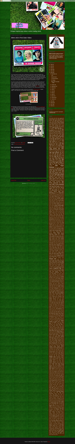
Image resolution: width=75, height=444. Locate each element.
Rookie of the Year (58, 371)
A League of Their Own (52, 194)
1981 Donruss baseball (54, 137)
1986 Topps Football (53, 158)
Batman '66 (53, 210)
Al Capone (62, 197)
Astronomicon (56, 206)
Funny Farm (59, 276)
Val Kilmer (62, 424)
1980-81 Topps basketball (59, 136)
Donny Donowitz (58, 256)
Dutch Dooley (51, 261)
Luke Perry (60, 323)
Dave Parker (60, 245)
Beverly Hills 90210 (58, 213)
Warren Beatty (61, 426)
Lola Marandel (55, 320)
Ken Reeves (56, 313)
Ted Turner (60, 395)
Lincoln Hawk (56, 319)
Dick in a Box (53, 254)
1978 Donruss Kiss (56, 130)
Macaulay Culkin (61, 325)
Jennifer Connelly (52, 298)
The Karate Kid (54, 403)
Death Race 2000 (61, 248)
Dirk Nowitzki (62, 254)
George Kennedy (51, 279)
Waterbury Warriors (58, 427)
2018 (52, 102)
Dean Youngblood (56, 248)
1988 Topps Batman (58, 167)
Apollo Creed (62, 203)
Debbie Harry (56, 249)
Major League (59, 326)
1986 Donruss (59, 156)
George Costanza (61, 278)
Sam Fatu (55, 373)
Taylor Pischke (54, 394)
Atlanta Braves (61, 206)
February (53, 97)
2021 (52, 70)
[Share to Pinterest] (32, 142)
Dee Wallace (60, 249)
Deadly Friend (51, 248)
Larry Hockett (59, 317)
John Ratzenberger (61, 304)
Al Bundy (58, 197)
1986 (55, 156)
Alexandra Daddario (60, 198)
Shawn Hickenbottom (59, 379)
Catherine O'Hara (61, 228)
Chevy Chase (56, 232)
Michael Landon (51, 336)
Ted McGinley (55, 395)
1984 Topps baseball (56, 148)
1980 (60, 134)
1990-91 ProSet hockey (59, 177)
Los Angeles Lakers (56, 321)
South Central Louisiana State (59, 383)
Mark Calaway (61, 328)
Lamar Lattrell (58, 316)
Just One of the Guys (60, 309)
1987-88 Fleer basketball (59, 163)
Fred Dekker (54, 273)
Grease (50, 282)
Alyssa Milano (61, 200)
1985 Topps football (58, 153)
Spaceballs (50, 384)
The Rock (53, 406)
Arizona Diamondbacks (57, 204)
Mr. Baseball (59, 343)
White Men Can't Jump (56, 429)
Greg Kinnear (58, 282)
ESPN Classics (53, 267)
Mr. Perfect (51, 344)
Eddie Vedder (51, 263)
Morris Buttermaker (52, 342)
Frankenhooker (51, 272)
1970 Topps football (58, 121)
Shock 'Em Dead (59, 380)
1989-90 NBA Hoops (56, 173)
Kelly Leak (62, 312)
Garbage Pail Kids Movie (56, 277)
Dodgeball (58, 255)
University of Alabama (60, 421)
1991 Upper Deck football (54, 186)
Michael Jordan (54, 335)
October (53, 84)
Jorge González (54, 306)
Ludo (56, 323)
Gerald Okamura (59, 280)
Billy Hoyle (60, 215)
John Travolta (55, 305)
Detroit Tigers (59, 253)
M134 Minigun (56, 325)
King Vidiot (59, 314)
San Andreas (58, 373)
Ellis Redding (58, 264)
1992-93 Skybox (54, 190)
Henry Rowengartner (55, 288)
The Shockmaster (54, 78)
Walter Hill (57, 426)
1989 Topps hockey (58, 171)
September (54, 86)
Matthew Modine (59, 331)
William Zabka (61, 430)
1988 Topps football (60, 168)
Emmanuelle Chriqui (52, 266)
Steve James (60, 388)
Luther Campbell (55, 324)
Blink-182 (23, 144)
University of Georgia (52, 422)
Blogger (49, 441)
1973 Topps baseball (52, 123)
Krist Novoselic (55, 315)
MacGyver (50, 326)
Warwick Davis (51, 427)
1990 (61, 173)
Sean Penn (51, 377)
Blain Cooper (55, 216)
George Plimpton (61, 279)
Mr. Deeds (62, 343)
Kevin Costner (51, 314)
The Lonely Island (53, 404)
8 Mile (59, 193)
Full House (55, 276)
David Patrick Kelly (56, 247)
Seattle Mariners (55, 377)
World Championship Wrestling (54, 432)
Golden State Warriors (55, 281)
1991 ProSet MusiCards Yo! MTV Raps (56, 183)
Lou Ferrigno (54, 322)
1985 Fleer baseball (61, 151)
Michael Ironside (52, 334)
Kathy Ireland (62, 311)
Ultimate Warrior (54, 421)
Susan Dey (55, 391)
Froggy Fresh (51, 276)
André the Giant (55, 202)
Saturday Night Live (52, 375)
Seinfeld (50, 378)
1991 (53, 179)
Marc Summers (51, 328)
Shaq (54, 379)
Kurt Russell (51, 316)
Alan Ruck (50, 198)
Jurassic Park (54, 309)
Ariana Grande (51, 204)
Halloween (59, 283)
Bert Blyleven (53, 212)
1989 (59, 169)
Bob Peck (58, 217)
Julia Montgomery (59, 308)
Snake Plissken (54, 382)
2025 (52, 64)
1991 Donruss (56, 179)
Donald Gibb (54, 256)
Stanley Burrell (57, 386)
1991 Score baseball (58, 184)
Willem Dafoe (57, 430)
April (52, 94)
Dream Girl (52, 259)
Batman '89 (57, 210)
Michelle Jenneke (54, 337)
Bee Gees (37, 86)
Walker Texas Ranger (52, 426)
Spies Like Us (59, 384)
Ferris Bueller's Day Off (54, 269)
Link (58, 319)
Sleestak (50, 382)
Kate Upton (58, 311)
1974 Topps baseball (36, 89)
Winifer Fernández (54, 431)
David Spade (62, 247)
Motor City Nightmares (53, 343)
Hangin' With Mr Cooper (55, 284)
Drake (63, 257)
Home (28, 180)
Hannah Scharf (61, 284)
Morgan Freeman (61, 341)
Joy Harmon (53, 307)
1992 (63, 188)
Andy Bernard (60, 202)
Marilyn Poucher (56, 328)
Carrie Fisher (59, 226)
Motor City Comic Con (59, 342)
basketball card (57, 209)
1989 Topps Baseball (57, 170)
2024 (52, 66)
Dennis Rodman (51, 251)
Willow (50, 431)
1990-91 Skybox (52, 178)
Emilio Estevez (51, 265)
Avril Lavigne (56, 207)
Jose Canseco (59, 306)
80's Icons (62, 193)
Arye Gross (51, 206)
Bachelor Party (51, 208)
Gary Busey (51, 278)
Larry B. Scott (54, 317)
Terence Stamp (59, 397)
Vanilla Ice (56, 425)
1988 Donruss (55, 164)
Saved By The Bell (58, 375)
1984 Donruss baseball (55, 146)
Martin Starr (51, 331)
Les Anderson (62, 318)
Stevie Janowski (53, 389)
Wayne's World (54, 428)
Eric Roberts (57, 266)
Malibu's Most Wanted (60, 327)
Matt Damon (55, 331)
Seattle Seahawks (61, 377)
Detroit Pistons (61, 252)
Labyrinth (55, 316)
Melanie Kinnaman (60, 332)
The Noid (60, 405)
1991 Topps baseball (52, 185)
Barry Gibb (52, 209)
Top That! (50, 419)
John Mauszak (55, 304)
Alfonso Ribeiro (51, 199)
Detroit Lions (56, 252)
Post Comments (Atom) (31, 183)
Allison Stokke (51, 200)
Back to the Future (57, 208)
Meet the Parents (54, 332)
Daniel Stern (51, 244)
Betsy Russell (62, 212)
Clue (52, 75)
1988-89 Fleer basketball (53, 169)
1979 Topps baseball (56, 133)
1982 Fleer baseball (58, 140)
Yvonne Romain (55, 433)
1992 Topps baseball (53, 189)
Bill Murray (57, 215)
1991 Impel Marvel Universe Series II (57, 180)
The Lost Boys (59, 404)
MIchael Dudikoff (61, 333)
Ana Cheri (62, 201)
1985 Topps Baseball (54, 152)
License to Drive (51, 319)
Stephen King (51, 388)
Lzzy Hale (61, 324)
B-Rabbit (59, 207)
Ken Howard (51, 313)
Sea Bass (52, 376)
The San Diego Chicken (58, 406)
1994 (56, 193)
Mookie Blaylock (55, 341)
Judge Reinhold (61, 307)
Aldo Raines (55, 198)
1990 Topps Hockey (52, 175)
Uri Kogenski (54, 424)
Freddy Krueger (54, 274)
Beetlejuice (50, 211)
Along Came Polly (56, 200)
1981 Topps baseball (56, 138)
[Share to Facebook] (31, 142)
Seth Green (59, 378)
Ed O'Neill (62, 262)
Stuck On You (62, 390)
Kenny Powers (61, 313)
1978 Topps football (56, 131)
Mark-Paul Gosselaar (57, 329)
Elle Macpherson (53, 264)
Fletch (63, 269)
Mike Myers (58, 338)
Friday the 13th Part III (60, 275)
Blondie (63, 216)
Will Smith (53, 430)
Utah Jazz (58, 424)
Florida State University (52, 270)
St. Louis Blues (55, 385)
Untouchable (59, 423)
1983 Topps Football (57, 144)
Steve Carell (55, 388)
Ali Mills (55, 199)
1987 (63, 160)
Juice (54, 308)
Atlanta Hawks (51, 207)
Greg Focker (54, 282)
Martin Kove (57, 330)
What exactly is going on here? (56, 53)
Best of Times (58, 212)
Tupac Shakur (56, 420)
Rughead (58, 372)
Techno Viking (60, 394)
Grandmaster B (61, 281)
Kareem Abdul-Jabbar (52, 311)
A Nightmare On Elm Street (60, 194)
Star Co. (62, 386)
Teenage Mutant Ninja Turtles (59, 396)
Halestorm (50, 283)
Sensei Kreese (54, 378)
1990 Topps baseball (59, 174)
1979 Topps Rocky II (55, 134)
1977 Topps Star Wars (57, 128)
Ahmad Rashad (51, 197)
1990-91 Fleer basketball (57, 176)
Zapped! (52, 434)
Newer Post (13, 180)
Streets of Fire (57, 390)
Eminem (56, 265)
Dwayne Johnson (58, 261)
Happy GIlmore (51, 285)
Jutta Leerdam (51, 310)
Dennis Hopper (61, 250)
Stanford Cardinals (52, 386)
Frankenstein (57, 272)
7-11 (57, 193)
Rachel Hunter (54, 76)
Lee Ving (57, 318)
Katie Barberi (51, 312)
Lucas (54, 323)
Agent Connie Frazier (60, 196)
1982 (54, 140)
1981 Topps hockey (55, 139)
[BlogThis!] (29, 142)
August (53, 87)
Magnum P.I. (55, 326)
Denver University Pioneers (59, 251)
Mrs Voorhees (55, 344)
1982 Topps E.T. (59, 141)
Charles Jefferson (52, 230)
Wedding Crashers (59, 428)
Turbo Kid (60, 420)
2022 (52, 69)
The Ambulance (58, 398)
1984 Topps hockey (56, 149)
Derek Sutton (51, 252)
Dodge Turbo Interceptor (53, 255)
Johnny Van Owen (59, 305)
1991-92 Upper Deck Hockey (57, 188)
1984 (61, 145)
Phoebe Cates (52, 356)
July (52, 89)
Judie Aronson (51, 308)
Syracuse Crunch (52, 392)
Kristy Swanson (61, 315)
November (54, 73)
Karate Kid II (56, 310)
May (52, 92)
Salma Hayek (51, 373)
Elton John (62, 264)
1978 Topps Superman (55, 132)
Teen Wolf (52, 396)
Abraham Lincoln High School (58, 195)
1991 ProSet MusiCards (54, 181)
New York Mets (59, 348)
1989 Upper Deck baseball (56, 172)
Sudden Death (51, 391)
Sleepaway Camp (61, 381)
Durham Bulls (62, 260)
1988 (50, 164)
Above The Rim (51, 195)
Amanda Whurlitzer (52, 201)
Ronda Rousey (51, 371)
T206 (57, 392)
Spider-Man (54, 384)
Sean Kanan (61, 376)
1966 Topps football (56, 120)
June (53, 91)
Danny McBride (57, 244)
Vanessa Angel (52, 425)
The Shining (58, 407)
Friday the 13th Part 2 (52, 275)
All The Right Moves (60, 199)
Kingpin (63, 314)
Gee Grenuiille (55, 278)
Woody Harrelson (61, 431)
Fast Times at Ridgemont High (56, 268)
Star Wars (51, 387)
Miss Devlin (62, 339)
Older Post (43, 180)
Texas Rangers (54, 398)
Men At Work (51, 333)
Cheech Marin (59, 231)
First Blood (59, 269)
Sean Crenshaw (56, 376)
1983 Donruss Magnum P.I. (55, 143)
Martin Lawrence (61, 330)
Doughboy (59, 257)
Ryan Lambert (62, 372)
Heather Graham (61, 286)
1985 (56, 151)
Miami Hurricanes (56, 333)
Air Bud (55, 197)
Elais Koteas (55, 263)
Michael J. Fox (58, 334)
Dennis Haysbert (55, 250)
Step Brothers (61, 387)
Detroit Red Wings (52, 253)
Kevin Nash (56, 314)
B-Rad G (62, 207)
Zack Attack (60, 433)
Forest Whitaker (55, 271)
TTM (52, 420)
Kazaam (54, 312)
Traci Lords (60, 419)
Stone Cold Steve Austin (60, 389)
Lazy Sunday (54, 318)
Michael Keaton (61, 335)
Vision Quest (61, 425)
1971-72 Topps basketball (59, 122)
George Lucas (56, 279)
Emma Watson (61, 265)
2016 (52, 105)
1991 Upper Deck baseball (60, 185)
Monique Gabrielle (57, 340)
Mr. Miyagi (53, 80)
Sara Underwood (61, 374)
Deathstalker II (51, 249)
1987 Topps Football (57, 162)
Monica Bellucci (51, 340)
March (53, 95)
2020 (52, 72)
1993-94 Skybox (56, 192)
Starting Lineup (56, 387)
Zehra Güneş (56, 434)
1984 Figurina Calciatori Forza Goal (56, 147)
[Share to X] (30, 142)
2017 (52, 104)
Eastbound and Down (56, 262)
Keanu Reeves (58, 312)
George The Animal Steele (53, 280)
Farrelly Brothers (58, 267)
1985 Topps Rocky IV (58, 155)
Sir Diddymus (56, 381)
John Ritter (50, 305)
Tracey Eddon (55, 419)
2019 (52, 101)
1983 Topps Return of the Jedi (56, 145)
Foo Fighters (59, 270)
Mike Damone (54, 338)
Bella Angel (60, 211)
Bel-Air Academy (55, 211)
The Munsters (57, 405)
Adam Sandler (54, 196)
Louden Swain (59, 322)
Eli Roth (59, 263)
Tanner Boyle (59, 393)
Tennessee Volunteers (52, 397)
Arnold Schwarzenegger (59, 205)
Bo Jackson (54, 217)
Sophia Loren (60, 382)
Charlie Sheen (58, 230)
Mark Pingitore (51, 329)
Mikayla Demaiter (59, 337)
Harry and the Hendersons (58, 285)
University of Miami (60, 422)
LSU (52, 323)
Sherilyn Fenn (54, 380)
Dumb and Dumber (56, 260)
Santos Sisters (56, 374)
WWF (61, 432)
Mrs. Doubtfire (60, 344)
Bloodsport (50, 217)
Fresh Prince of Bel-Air (60, 274)
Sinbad (53, 381)
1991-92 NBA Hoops (56, 187)
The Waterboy (56, 409)
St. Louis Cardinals (61, 385)
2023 (52, 67)
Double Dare (54, 257)
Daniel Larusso (61, 243)
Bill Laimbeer (54, 215)
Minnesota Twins (57, 339)
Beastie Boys (62, 210)
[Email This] (28, 142)
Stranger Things (52, 390)
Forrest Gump (61, 271)
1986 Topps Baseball (59, 157)
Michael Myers (57, 336)
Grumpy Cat (62, 282)
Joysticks (57, 307)
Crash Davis (51, 242)
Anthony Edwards (56, 203)
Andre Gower (51, 202)
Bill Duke (60, 214)
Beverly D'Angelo (52, 213)
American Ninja (58, 201)
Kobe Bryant (51, 315)
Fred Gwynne (59, 273)
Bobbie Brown (62, 217)
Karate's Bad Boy (61, 310)
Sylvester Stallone (60, 391)
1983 (56, 142)
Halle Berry (55, 283)
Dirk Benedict (58, 254)
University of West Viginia (53, 423)
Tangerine (55, 393)
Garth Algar (62, 277)
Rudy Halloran (55, 372)
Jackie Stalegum (60, 292)
